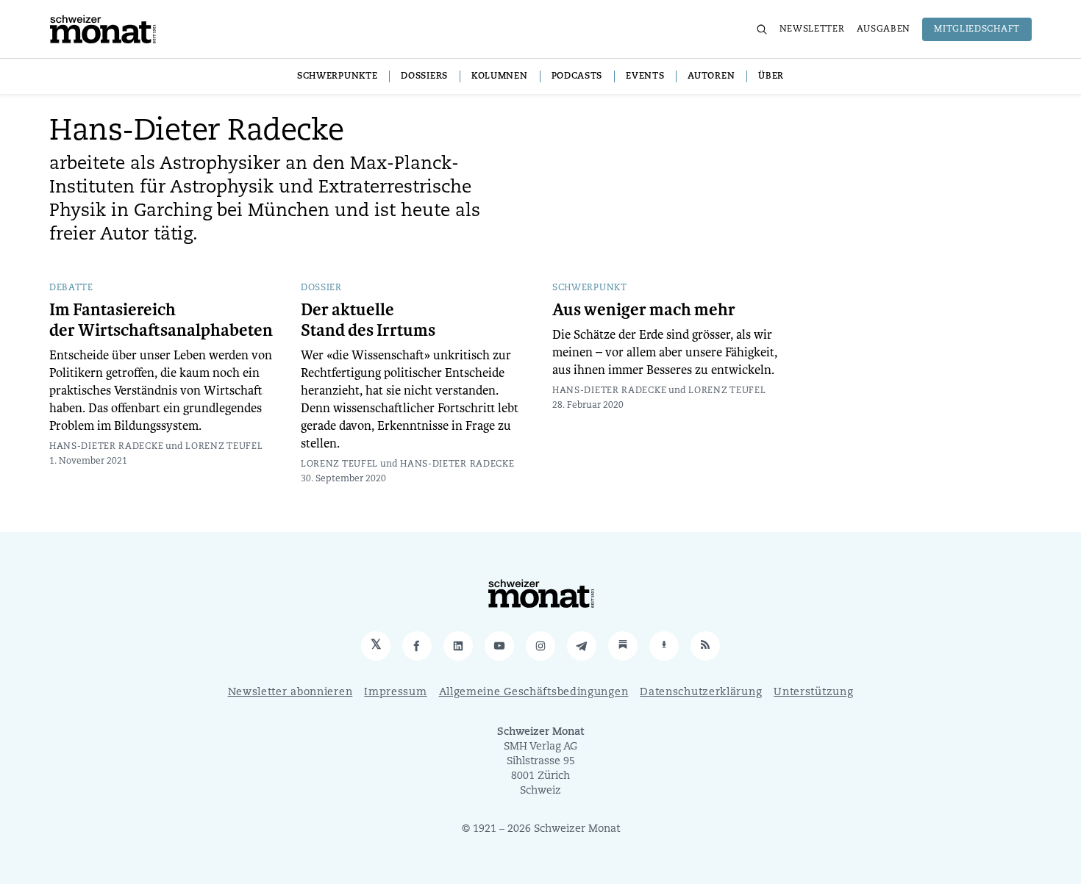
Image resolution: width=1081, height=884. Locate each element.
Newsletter (812, 29)
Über (771, 76)
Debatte (71, 288)
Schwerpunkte (337, 76)
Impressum (395, 692)
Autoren (711, 76)
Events (645, 76)
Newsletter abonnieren (290, 692)
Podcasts (577, 76)
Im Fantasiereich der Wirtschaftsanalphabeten (161, 320)
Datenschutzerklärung (701, 692)
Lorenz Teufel (224, 446)
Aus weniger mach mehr (643, 310)
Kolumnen (499, 76)
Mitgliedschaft (977, 29)
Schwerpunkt (589, 288)
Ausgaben (884, 29)
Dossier (321, 288)
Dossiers (424, 76)
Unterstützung (813, 692)
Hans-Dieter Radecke (106, 446)
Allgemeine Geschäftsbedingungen (534, 692)
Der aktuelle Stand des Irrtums (368, 320)
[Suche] (762, 29)
